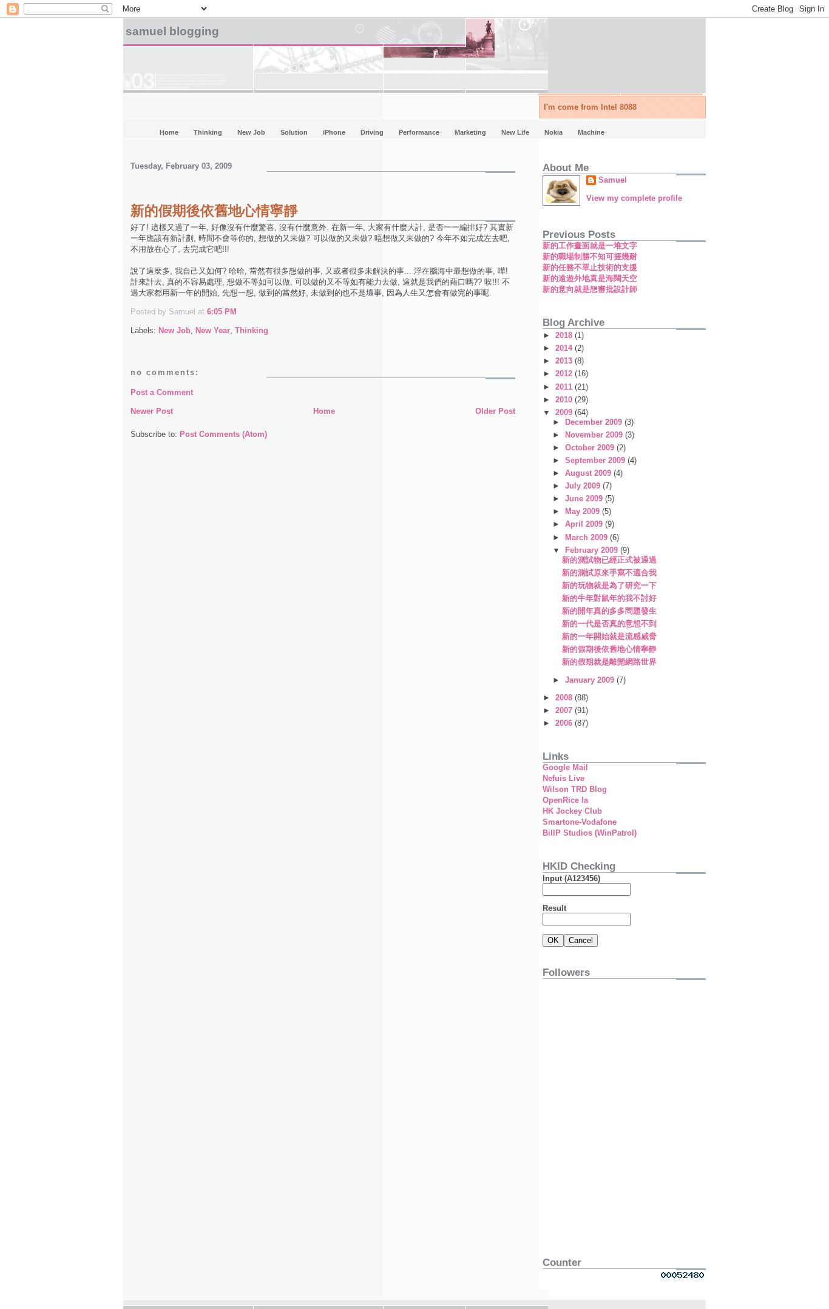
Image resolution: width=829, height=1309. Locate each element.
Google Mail (565, 767)
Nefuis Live (563, 778)
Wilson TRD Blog (575, 789)
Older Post (495, 411)
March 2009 (587, 537)
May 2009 (583, 511)
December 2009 (594, 422)
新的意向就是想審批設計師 (590, 289)
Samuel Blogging (172, 31)
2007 (565, 710)
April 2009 (585, 524)
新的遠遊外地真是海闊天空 (590, 278)
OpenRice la (565, 800)
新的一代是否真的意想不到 (609, 623)
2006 (565, 723)
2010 (565, 399)
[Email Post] (240, 311)
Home (324, 411)
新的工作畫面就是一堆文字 (590, 245)
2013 (565, 360)
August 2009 (589, 473)
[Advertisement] (618, 1159)
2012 (565, 373)
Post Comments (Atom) (223, 434)
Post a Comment (161, 392)
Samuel (612, 179)
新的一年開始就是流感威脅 (609, 636)
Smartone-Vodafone (580, 822)
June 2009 (585, 498)
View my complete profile (634, 198)
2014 (565, 348)
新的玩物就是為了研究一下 (609, 585)
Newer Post (151, 411)
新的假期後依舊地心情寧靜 (214, 210)
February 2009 (592, 550)
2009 (565, 412)
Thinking (251, 330)
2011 (565, 386)
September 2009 (596, 460)
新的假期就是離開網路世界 (609, 661)
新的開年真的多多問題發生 (609, 610)
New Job (174, 330)
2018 (565, 335)
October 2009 (591, 447)
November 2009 (595, 434)
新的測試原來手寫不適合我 (609, 572)
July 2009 (584, 485)
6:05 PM (222, 311)
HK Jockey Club (572, 811)
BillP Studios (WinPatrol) (590, 832)
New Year (212, 330)
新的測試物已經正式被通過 (609, 559)
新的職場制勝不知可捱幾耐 (590, 256)
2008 (565, 697)
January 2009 (591, 680)
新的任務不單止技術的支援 (590, 267)
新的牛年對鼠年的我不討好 (609, 598)
